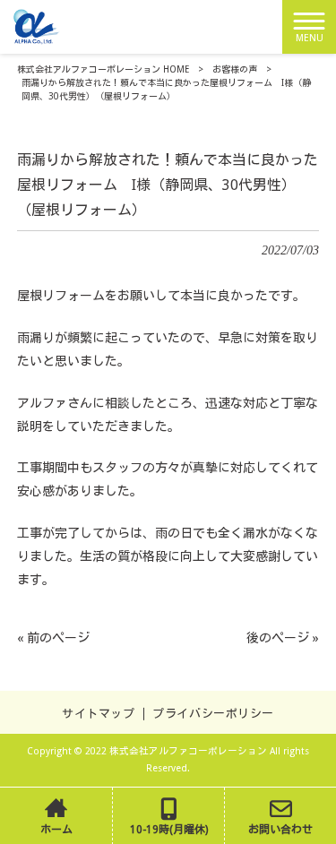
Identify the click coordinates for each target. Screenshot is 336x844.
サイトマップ (98, 713)
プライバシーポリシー (212, 713)
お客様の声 (234, 69)
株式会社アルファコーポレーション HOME (103, 69)
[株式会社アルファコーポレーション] (37, 26)
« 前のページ (53, 638)
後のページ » (282, 638)
